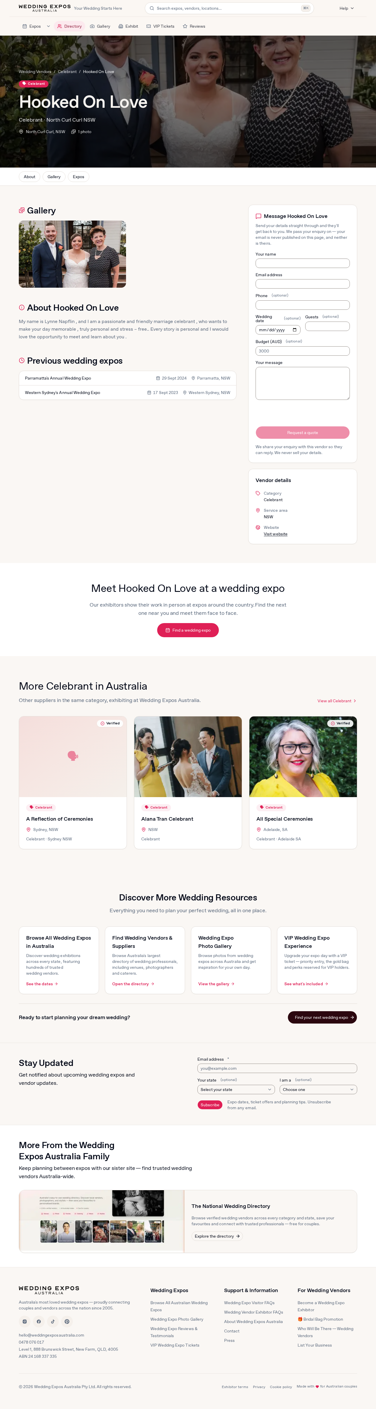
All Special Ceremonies (284, 819)
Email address (269, 275)
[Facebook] (39, 1321)
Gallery (103, 26)
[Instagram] (25, 1321)
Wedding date (278, 318)
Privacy (259, 1387)
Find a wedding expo (191, 630)
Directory (73, 26)
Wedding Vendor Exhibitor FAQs (253, 1312)
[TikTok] (53, 1321)
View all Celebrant (334, 700)
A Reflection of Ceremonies (59, 819)
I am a (295, 1080)
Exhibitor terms (235, 1387)
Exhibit (131, 26)
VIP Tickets (163, 26)
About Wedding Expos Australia (253, 1321)
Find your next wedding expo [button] (321, 1017)
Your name (266, 254)
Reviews (197, 26)
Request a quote (302, 432)
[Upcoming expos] (48, 26)
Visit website (275, 534)
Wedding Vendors (35, 71)
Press (229, 1340)
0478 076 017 (31, 1342)
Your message (269, 362)
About (29, 176)
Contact (231, 1331)
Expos (35, 26)
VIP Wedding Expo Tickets (174, 1345)
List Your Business (315, 1345)
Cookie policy (281, 1387)
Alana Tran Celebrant (167, 819)
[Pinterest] (67, 1321)
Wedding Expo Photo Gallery (176, 1319)
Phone (272, 295)
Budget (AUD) (279, 341)
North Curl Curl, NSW (45, 131)
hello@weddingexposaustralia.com (51, 1335)
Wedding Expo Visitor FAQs (249, 1302)
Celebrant (67, 71)
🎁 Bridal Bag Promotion (320, 1319)
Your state (217, 1080)
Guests (322, 316)
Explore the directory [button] (214, 1236)
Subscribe (210, 1104)
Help (344, 8)
